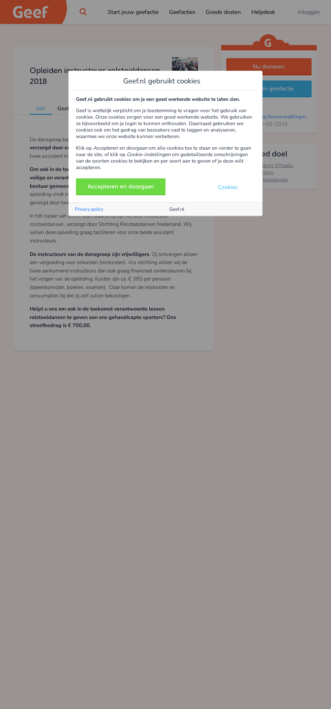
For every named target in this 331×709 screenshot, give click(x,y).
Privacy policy (89, 209)
